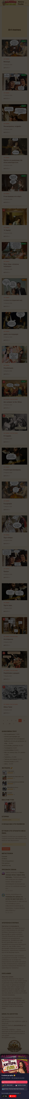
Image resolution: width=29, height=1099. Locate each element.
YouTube (13, 1096)
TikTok (5, 1096)
